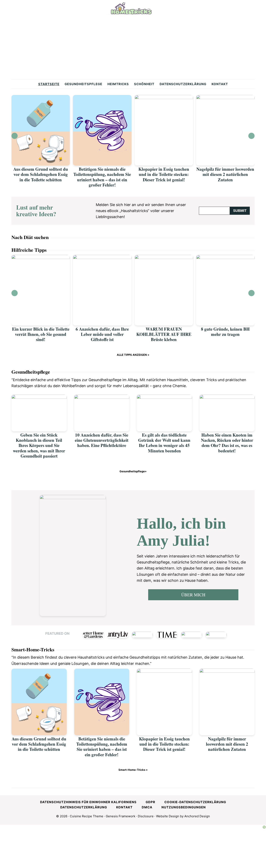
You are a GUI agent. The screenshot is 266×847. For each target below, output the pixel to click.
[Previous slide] (14, 136)
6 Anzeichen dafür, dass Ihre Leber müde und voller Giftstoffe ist (102, 334)
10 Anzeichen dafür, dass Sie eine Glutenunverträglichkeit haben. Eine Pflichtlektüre (101, 440)
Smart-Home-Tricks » (133, 769)
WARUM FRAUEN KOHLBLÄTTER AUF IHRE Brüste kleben (163, 334)
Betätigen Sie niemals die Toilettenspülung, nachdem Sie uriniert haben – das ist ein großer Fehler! (102, 177)
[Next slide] (251, 136)
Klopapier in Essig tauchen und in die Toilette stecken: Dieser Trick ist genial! (163, 174)
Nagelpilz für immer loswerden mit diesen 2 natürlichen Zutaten (225, 174)
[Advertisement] (133, 48)
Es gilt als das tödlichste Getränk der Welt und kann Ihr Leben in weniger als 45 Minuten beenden (164, 443)
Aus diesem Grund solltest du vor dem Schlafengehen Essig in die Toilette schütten (40, 174)
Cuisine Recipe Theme (86, 816)
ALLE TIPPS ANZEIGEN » (133, 354)
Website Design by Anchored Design (183, 816)
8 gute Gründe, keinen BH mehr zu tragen (225, 331)
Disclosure (146, 816)
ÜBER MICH (193, 595)
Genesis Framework (120, 816)
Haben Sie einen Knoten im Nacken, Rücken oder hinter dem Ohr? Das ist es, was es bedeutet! (227, 443)
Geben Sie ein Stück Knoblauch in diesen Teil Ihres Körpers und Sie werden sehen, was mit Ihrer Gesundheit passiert (39, 445)
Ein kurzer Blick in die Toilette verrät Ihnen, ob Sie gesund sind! (40, 334)
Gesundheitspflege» (133, 471)
